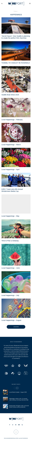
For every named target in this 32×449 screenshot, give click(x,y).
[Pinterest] (15, 424)
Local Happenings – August (11, 320)
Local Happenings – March (11, 145)
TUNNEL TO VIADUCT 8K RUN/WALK (15, 63)
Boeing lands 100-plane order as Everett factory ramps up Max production (19, 406)
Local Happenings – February (12, 120)
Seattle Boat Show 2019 (10, 95)
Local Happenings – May (10, 216)
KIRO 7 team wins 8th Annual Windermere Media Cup (12, 190)
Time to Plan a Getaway (10, 241)
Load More (16, 326)
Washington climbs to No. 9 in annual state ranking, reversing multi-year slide (18, 399)
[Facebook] (9, 424)
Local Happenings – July (10, 295)
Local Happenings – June (10, 268)
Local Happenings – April (10, 169)
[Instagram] (12, 424)
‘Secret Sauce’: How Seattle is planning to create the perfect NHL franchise (15, 37)
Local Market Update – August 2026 (18, 392)
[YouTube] (19, 424)
